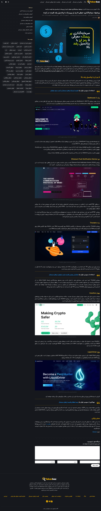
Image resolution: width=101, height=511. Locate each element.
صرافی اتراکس (12, 64)
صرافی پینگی (19, 85)
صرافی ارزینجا (19, 67)
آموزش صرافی (14, 43)
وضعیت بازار (45, 496)
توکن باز (48, 424)
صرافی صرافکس (7, 78)
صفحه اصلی (92, 496)
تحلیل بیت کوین (19, 53)
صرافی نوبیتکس (15, 81)
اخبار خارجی (19, 46)
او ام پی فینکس (27, 50)
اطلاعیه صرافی (29, 26)
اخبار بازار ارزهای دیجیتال (27, 20)
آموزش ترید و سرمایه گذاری (90, 9)
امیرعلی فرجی (94, 17)
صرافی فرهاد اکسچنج (26, 81)
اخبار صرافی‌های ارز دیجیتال (26, 23)
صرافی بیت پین (19, 71)
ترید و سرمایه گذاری (79, 15)
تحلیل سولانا (28, 60)
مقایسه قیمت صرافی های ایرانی (18, 496)
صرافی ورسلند (28, 85)
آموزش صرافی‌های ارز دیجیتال (26, 14)
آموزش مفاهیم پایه (28, 17)
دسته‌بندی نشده (29, 33)
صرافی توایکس (11, 74)
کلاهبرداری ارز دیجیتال (19, 92)
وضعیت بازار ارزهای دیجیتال (53, 2)
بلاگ (85, 2)
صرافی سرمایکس (18, 78)
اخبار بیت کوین (27, 46)
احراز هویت (5, 43)
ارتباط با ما (78, 496)
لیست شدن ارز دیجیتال (8, 85)
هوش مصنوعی (10, 88)
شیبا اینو (29, 64)
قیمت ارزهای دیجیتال (34, 496)
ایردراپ (42, 2)
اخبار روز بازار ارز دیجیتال (8, 46)
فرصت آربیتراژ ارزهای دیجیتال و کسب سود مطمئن (64, 91)
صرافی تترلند (20, 74)
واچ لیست (72, 15)
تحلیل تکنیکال (8, 53)
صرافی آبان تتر (21, 64)
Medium (94, 432)
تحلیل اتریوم (28, 53)
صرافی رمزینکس (27, 78)
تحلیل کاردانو (19, 60)
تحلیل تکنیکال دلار (27, 57)
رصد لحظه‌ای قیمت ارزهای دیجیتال (68, 402)
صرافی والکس (6, 81)
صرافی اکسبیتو (9, 67)
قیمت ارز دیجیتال (66, 2)
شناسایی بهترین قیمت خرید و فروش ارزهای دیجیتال (63, 275)
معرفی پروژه (28, 88)
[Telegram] (6, 2)
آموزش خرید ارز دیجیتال (25, 43)
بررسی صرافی (12, 50)
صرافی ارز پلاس (27, 67)
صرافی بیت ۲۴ (10, 71)
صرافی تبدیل (28, 74)
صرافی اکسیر (28, 71)
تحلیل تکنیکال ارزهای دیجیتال (25, 30)
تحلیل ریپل (6, 57)
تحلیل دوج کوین (16, 57)
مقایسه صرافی (20, 88)
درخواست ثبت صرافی (56, 496)
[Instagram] (8, 2)
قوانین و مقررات (68, 496)
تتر (6, 50)
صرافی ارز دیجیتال (77, 2)
